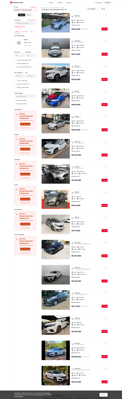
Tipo (31, 31)
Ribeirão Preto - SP (19, 26)
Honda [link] (62, 7)
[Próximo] (67, 30)
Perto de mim (32, 20)
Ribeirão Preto (56, 7)
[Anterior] (65, 30)
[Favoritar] (106, 16)
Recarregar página (25, 124)
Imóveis (51, 2)
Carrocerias (25, 31)
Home (43, 7)
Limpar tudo (34, 7)
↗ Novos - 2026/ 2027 (22, 80)
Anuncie (69, 2)
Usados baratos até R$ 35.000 (24, 60)
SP (51, 7)
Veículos (60, 2)
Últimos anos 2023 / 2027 (23, 84)
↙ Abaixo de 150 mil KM (21, 103)
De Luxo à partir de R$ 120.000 (24, 66)
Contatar (104, 29)
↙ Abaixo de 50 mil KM (21, 100)
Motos (29, 15)
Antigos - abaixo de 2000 (23, 87)
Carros (21, 15)
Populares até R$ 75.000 (22, 63)
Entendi (103, 394)
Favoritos (99, 2)
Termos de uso (42, 395)
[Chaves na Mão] (16, 2)
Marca (17, 31)
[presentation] (19, 55)
